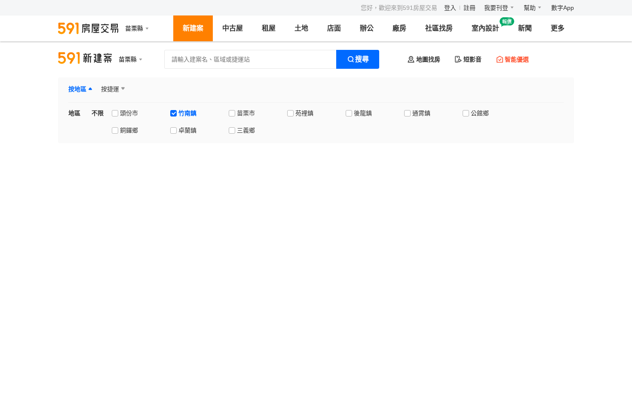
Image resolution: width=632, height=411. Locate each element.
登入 (450, 7)
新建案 (193, 28)
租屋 (269, 28)
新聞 (525, 28)
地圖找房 (428, 59)
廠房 (399, 28)
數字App (562, 7)
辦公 (367, 28)
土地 (301, 28)
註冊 (469, 7)
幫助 (530, 7)
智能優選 (517, 59)
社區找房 (439, 28)
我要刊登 (496, 7)
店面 (334, 28)
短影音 (472, 59)
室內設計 (485, 28)
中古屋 (232, 28)
